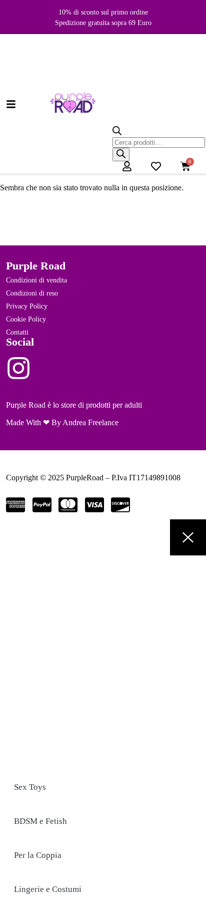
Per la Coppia (38, 855)
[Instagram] (18, 368)
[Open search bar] (117, 132)
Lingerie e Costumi (48, 889)
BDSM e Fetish (40, 821)
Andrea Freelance (90, 422)
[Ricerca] (121, 154)
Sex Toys (30, 787)
